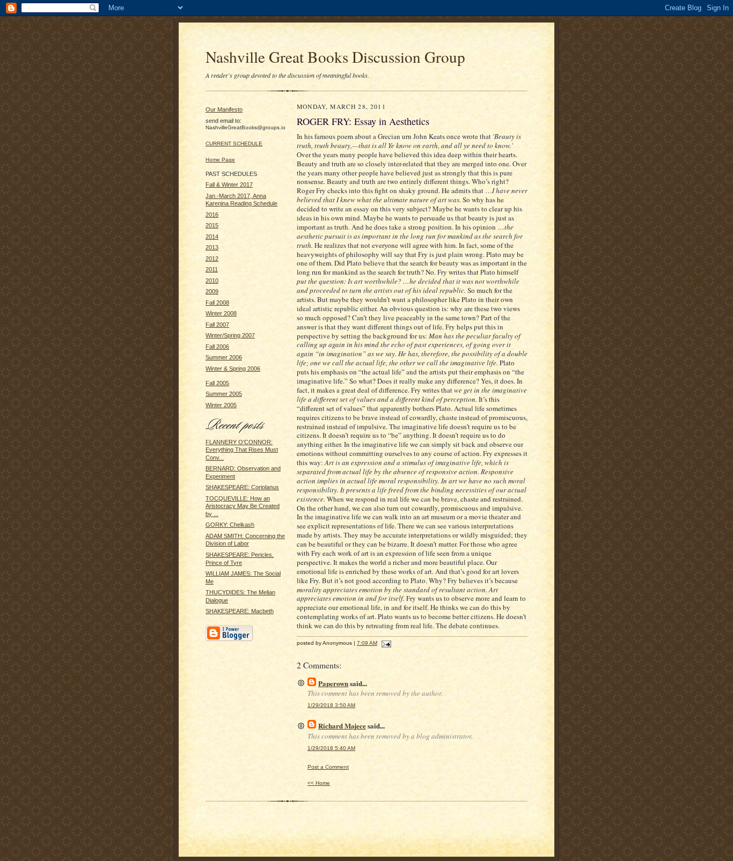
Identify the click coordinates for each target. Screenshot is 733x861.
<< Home (318, 783)
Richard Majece (342, 725)
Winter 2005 (221, 405)
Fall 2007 (217, 324)
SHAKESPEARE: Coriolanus (242, 487)
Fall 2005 (217, 383)
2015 (212, 225)
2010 (212, 280)
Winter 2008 (221, 313)
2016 (212, 214)
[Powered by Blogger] (229, 639)
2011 (212, 269)
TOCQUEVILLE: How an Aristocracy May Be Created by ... (243, 506)
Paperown (333, 683)
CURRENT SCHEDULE (234, 143)
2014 (212, 236)
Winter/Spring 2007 (230, 335)
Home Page (220, 160)
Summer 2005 (224, 394)
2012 (212, 258)
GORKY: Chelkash (230, 524)
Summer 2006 (224, 357)
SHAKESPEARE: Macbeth (240, 611)
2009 (212, 291)
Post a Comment (328, 767)
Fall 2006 (217, 346)
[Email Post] (385, 643)
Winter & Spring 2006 (233, 368)
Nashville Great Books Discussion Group (335, 56)
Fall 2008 (217, 302)
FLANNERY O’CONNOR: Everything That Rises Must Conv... (242, 450)
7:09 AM (367, 643)
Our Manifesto (224, 109)
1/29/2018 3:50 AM (331, 705)
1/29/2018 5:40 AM (331, 748)
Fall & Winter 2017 (229, 184)
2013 (212, 247)
